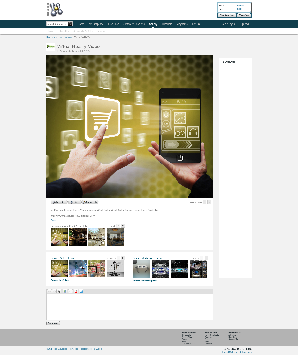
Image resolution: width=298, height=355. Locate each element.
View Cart (244, 15)
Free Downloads (212, 335)
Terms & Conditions (242, 352)
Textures (185, 339)
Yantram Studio (67, 50)
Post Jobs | (74, 349)
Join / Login (228, 24)
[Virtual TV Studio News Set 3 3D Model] (179, 269)
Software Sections (134, 24)
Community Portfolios (83, 31)
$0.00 (240, 9)
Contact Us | (227, 352)
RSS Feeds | (52, 349)
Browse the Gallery (60, 280)
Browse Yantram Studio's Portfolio (69, 226)
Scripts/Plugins (188, 337)
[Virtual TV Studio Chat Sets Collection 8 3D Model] (198, 269)
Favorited (101, 31)
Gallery (153, 24)
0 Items (241, 5)
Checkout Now (227, 15)
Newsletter (232, 337)
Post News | (85, 349)
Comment (53, 323)
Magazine (182, 24)
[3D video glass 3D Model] (141, 269)
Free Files (113, 24)
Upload (245, 24)
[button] (49, 291)
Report (54, 220)
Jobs (207, 339)
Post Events (96, 349)
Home (80, 24)
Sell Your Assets (188, 343)
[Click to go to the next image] (129, 197)
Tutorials (167, 24)
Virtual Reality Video (83, 37)
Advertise (232, 335)
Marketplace (96, 24)
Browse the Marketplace (145, 280)
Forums (208, 337)
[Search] (70, 24)
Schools (208, 343)
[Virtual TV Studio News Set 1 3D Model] (160, 269)
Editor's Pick (63, 31)
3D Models (186, 335)
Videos (184, 341)
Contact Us (233, 339)
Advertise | (63, 349)
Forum (196, 24)
